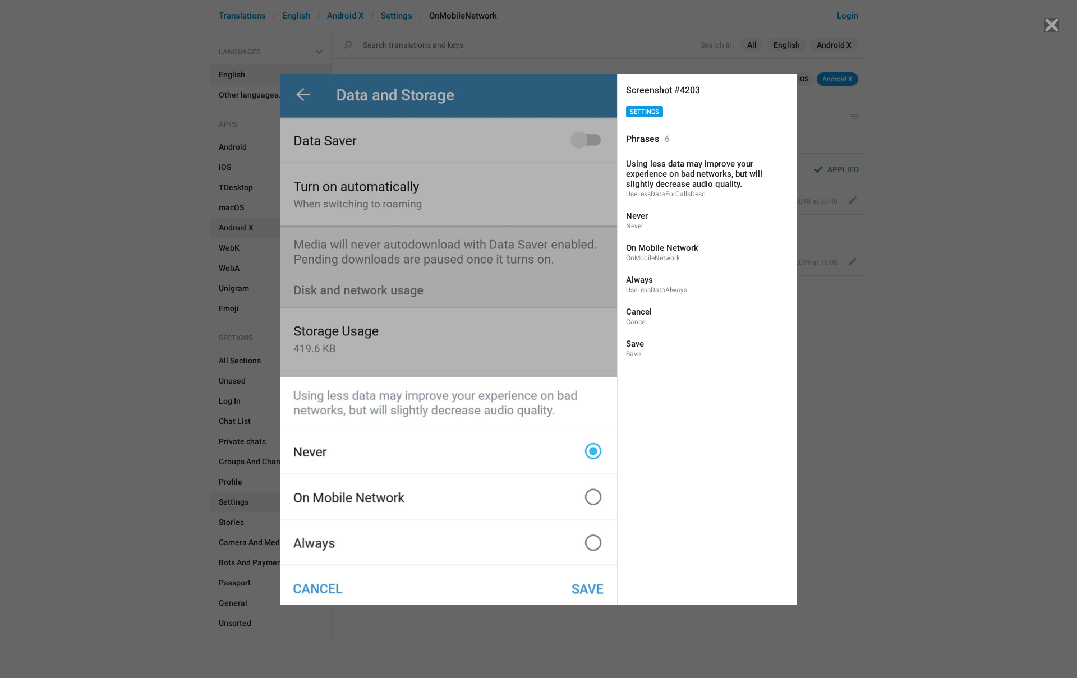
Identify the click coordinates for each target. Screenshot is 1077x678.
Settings (644, 112)
